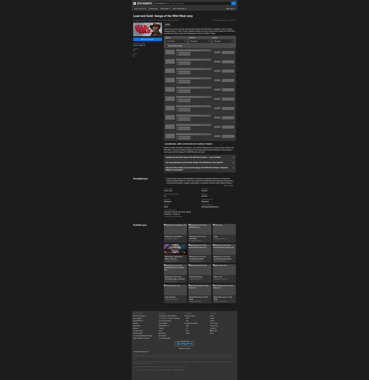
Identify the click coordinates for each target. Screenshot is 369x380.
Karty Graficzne (179, 9)
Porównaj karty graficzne (191, 323)
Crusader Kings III (138, 331)
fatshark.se (205, 201)
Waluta (167, 38)
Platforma (192, 38)
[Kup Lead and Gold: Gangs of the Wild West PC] (200, 89)
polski (230, 9)
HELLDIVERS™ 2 (138, 321)
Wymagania (153, 9)
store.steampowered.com (210, 206)
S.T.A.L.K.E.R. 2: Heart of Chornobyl (169, 318)
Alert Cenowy (148, 39)
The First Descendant (165, 338)
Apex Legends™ (137, 318)
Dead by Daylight (138, 333)
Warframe (135, 328)
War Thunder (162, 336)
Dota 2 (160, 331)
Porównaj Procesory (189, 316)
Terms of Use (213, 323)
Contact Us (213, 328)
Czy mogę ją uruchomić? (142, 3)
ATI (187, 328)
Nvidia (187, 333)
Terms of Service (177, 370)
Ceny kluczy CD (140, 9)
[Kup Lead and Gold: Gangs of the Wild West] (200, 61)
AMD (187, 318)
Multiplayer (167, 201)
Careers (212, 318)
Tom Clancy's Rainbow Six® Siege (142, 336)
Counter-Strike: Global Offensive (168, 316)
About (211, 316)
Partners (212, 321)
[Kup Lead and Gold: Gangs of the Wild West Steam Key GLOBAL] (200, 80)
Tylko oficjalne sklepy (175, 46)
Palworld (135, 323)
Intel (187, 321)
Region (214, 38)
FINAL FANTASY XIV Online (141, 338)
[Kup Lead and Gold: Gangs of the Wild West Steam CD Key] (200, 52)
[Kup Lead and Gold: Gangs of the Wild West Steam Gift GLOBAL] (200, 99)
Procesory (164, 9)
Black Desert (136, 326)
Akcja (166, 206)
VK (213, 333)
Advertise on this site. (184, 348)
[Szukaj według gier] (233, 3)
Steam (231, 185)
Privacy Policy (214, 326)
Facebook (214, 331)
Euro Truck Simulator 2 (139, 316)
